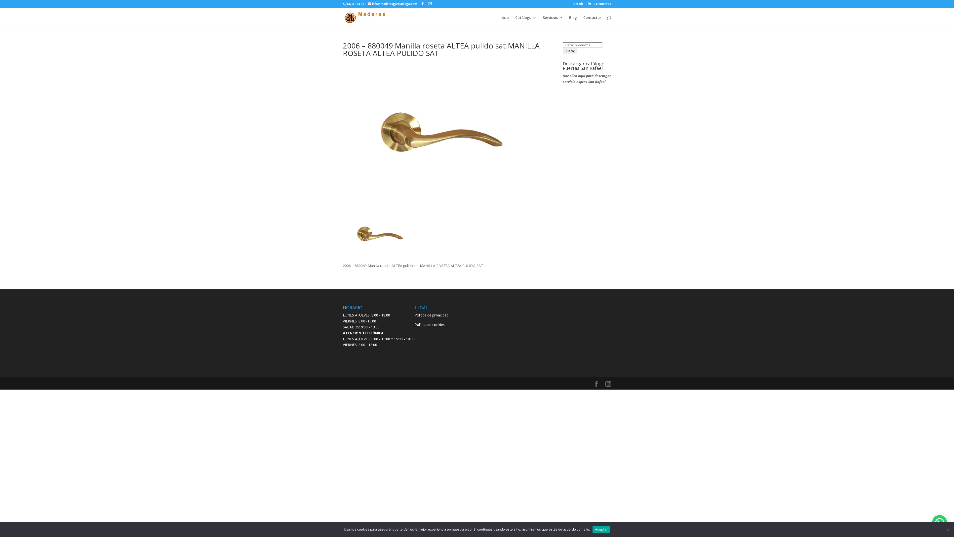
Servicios (550, 18)
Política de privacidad (431, 315)
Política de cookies (430, 324)
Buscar (570, 51)
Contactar (592, 18)
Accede (578, 4)
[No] (947, 529)
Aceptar (601, 529)
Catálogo (523, 18)
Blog (573, 18)
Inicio (504, 18)
